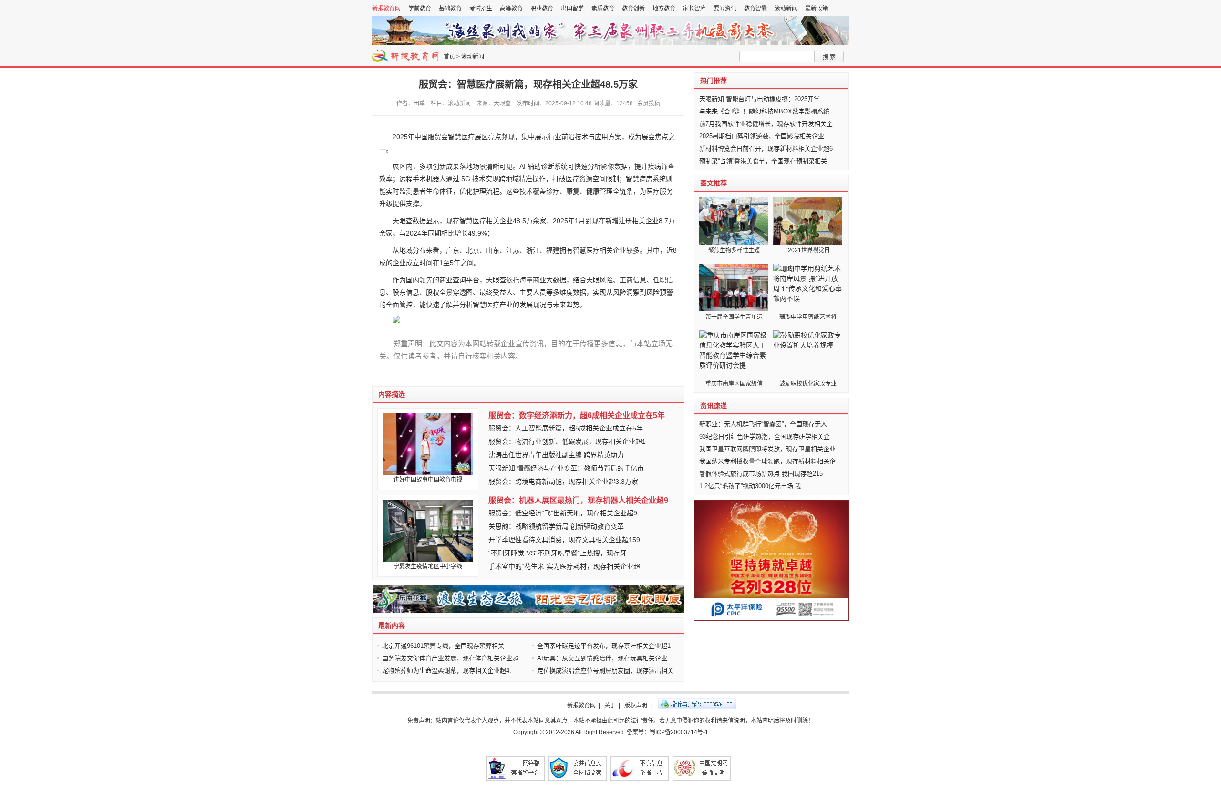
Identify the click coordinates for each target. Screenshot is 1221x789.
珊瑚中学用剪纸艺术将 (808, 317)
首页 (449, 56)
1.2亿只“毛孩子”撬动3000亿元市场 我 (750, 486)
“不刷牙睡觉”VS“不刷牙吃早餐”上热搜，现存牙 (557, 553)
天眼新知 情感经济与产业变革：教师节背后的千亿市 (566, 468)
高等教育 (511, 8)
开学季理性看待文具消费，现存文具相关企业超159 (564, 539)
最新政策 (816, 8)
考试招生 (480, 8)
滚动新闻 (786, 8)
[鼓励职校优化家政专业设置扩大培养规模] (807, 354)
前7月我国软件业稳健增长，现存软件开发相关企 (766, 123)
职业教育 (541, 8)
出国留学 (572, 8)
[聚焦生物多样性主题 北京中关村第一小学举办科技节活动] (733, 221)
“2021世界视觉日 (808, 250)
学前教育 (419, 8)
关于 (610, 705)
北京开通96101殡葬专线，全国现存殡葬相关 (443, 645)
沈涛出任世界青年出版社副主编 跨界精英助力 (556, 455)
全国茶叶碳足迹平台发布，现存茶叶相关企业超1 (604, 645)
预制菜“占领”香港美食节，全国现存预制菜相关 (763, 160)
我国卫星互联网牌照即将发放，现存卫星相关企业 (767, 448)
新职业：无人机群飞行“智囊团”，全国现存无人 (763, 424)
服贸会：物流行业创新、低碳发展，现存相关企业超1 (567, 441)
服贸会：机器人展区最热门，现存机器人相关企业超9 (578, 500)
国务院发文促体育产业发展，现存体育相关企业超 (450, 658)
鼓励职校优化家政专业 (808, 383)
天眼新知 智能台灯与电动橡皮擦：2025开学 (759, 98)
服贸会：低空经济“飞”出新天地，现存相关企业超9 (562, 513)
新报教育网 (386, 8)
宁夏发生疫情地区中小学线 (427, 566)
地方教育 (663, 8)
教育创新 (633, 8)
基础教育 (450, 8)
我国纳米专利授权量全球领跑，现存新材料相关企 (767, 461)
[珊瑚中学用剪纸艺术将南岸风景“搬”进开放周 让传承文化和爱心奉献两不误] (807, 287)
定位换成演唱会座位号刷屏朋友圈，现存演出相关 (605, 670)
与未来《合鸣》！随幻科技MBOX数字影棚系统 (764, 111)
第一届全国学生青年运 (734, 317)
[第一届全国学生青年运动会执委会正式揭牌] (733, 287)
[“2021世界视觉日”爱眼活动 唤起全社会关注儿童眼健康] (807, 221)
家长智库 (694, 8)
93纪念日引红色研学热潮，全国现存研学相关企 (764, 436)
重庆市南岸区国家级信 (734, 383)
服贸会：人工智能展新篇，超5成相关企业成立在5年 (565, 428)
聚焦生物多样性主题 (734, 250)
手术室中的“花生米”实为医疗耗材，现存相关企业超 (564, 566)
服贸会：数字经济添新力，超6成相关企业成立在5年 (576, 415)
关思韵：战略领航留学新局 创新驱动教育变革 (556, 526)
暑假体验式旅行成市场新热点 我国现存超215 (761, 473)
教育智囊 (755, 8)
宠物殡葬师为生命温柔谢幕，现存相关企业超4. (446, 670)
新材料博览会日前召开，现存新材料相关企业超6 (766, 148)
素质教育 (602, 8)
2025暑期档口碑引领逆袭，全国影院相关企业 (761, 136)
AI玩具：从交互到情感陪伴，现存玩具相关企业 (602, 658)
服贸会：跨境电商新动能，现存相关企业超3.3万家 (563, 481)
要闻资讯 (725, 8)
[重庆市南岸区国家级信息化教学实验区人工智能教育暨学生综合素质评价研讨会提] (733, 354)
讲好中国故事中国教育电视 (427, 479)
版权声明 (635, 705)
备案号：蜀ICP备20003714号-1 (667, 732)
